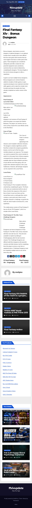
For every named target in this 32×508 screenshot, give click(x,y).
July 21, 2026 (9, 475)
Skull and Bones (8, 467)
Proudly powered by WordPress (11, 498)
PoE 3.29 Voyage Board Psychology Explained (14, 454)
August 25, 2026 (10, 422)
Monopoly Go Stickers (9, 348)
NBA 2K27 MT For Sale (9, 376)
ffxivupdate (16, 7)
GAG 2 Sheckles (7, 394)
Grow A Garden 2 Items (9, 391)
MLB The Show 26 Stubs (10, 373)
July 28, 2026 (9, 440)
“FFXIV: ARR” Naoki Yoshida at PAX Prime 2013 (16, 312)
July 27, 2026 (9, 457)
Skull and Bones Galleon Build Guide (15, 471)
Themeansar (16, 500)
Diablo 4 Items (7, 366)
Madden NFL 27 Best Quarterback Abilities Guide (13, 437)
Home (16, 504)
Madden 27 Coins (8, 369)
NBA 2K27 (6, 415)
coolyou (12, 42)
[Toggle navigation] (15, 16)
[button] (26, 15)
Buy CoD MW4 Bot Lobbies (10, 384)
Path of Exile (7, 450)
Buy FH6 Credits (7, 355)
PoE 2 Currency (7, 362)
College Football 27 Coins (10, 352)
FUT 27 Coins (7, 359)
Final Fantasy (7, 291)
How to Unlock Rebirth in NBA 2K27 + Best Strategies (15, 420)
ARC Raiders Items (8, 380)
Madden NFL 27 (7, 432)
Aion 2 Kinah (6, 387)
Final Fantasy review (13, 329)
